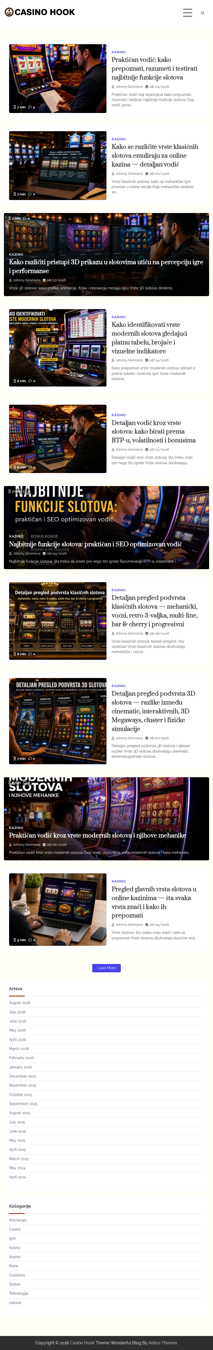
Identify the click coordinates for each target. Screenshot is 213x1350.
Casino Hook (82, 1342)
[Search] (203, 13)
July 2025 (17, 1122)
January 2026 (20, 1067)
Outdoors (17, 1275)
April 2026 (17, 1040)
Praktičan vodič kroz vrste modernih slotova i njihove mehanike (97, 836)
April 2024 (17, 1177)
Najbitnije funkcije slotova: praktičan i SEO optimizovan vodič (95, 544)
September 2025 (23, 1104)
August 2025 (19, 1113)
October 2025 (20, 1095)
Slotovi (15, 1284)
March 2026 (19, 1049)
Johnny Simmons (129, 87)
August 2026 (19, 1003)
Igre (12, 1238)
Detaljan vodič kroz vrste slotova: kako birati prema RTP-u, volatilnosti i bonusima (154, 432)
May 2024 (17, 1168)
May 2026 (17, 1030)
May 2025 (17, 1140)
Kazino (119, 139)
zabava (15, 1303)
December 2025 (22, 1076)
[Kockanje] (17, 1220)
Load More (106, 968)
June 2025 (17, 1131)
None (13, 1266)
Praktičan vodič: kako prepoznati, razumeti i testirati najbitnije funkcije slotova (154, 69)
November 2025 (22, 1085)
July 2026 (17, 1012)
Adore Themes (163, 1342)
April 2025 (17, 1149)
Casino (15, 1229)
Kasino (119, 52)
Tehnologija (18, 1293)
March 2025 (19, 1159)
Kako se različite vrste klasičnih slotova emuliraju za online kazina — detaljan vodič (155, 156)
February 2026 (21, 1058)
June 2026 (17, 1021)
